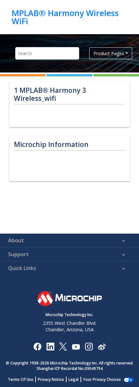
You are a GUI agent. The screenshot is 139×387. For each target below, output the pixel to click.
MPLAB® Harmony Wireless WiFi (65, 17)
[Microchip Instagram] (89, 346)
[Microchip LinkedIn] (50, 346)
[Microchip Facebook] (37, 346)
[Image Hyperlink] (76, 346)
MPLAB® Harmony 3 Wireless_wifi (50, 94)
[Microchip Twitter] (63, 346)
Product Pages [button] (108, 53)
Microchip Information (51, 144)
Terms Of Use (20, 379)
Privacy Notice (51, 379)
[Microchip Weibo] (102, 346)
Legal (74, 379)
